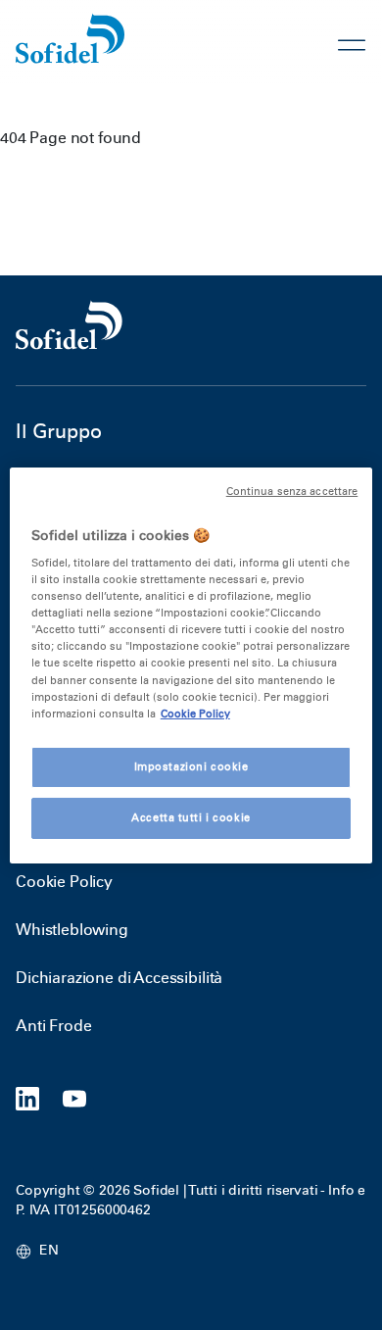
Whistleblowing (72, 929)
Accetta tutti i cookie (191, 817)
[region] (191, 664)
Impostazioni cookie (191, 766)
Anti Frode (53, 1025)
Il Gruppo (59, 431)
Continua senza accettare (292, 490)
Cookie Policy (64, 881)
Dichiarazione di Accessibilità (119, 977)
